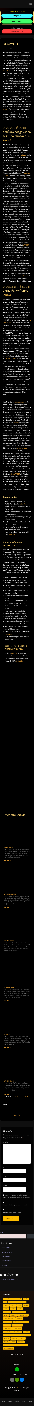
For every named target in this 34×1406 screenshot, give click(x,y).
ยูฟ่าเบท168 (20, 1341)
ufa (5, 1302)
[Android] (17, 1380)
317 (23, 1096)
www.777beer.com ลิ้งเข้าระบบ (16, 1335)
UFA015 (7, 1034)
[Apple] (12, 1380)
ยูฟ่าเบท (23, 155)
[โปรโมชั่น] (24, 1400)
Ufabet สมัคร (7, 1325)
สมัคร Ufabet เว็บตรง (8, 1348)
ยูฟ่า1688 (6, 1341)
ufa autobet (15, 1311)
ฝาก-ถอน (10, 1401)
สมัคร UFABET (23, 276)
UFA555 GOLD (9, 1081)
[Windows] (22, 1380)
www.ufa (27, 1335)
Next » (27, 1096)
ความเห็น (6, 1142)
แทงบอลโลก (5, 1279)
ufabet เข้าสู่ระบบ (7, 1328)
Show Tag (17, 1115)
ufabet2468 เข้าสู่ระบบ (8, 1318)
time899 (25, 1298)
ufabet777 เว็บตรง (23, 1315)
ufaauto (19, 1308)
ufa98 (17, 1302)
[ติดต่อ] (31, 1400)
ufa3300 (6, 1308)
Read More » (7, 860)
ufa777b (13, 1305)
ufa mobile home (17, 1331)
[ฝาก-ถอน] (10, 1400)
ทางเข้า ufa (6, 1338)
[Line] (17, 1369)
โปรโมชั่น (24, 1401)
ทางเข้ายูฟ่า (14, 1338)
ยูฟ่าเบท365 (6, 1344)
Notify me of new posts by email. (12, 1212)
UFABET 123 (15, 1279)
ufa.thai (10, 1302)
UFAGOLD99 (8, 847)
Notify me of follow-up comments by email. (15, 1205)
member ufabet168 (17, 1298)
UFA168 (23, 1302)
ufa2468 (26, 1305)
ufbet (5, 1335)
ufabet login (16, 1321)
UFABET (6, 109)
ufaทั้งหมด (26, 1331)
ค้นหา (1, 1232)
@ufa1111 (11, 535)
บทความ (16, 49)
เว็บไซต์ (5, 1185)
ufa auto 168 (7, 1311)
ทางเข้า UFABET (11, 359)
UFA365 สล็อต (9, 941)
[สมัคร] (3, 1400)
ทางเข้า (17, 1401)
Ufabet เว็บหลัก (7, 1331)
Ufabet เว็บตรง (18, 1328)
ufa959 (19, 1305)
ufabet (22, 1311)
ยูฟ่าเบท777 (15, 1344)
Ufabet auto (19, 1318)
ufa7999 (13, 1308)
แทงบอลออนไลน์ (20, 402)
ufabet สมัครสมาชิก (17, 1325)
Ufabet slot (24, 1321)
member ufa (6, 1298)
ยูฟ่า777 (22, 1338)
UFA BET (6, 1315)
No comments (25, 49)
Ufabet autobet (7, 1321)
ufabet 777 (13, 1315)
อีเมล (4, 1176)
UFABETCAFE (9, 987)
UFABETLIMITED (10, 894)
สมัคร (3, 1401)
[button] (31, 4)
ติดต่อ (30, 1401)
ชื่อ (4, 1167)
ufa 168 (6, 1305)
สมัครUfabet (24, 504)
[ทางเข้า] (17, 1400)
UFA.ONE (6, 71)
